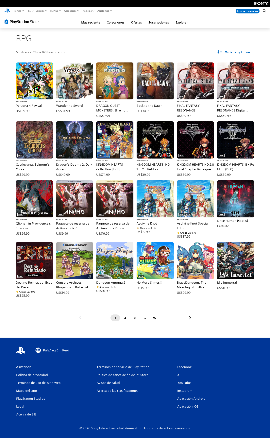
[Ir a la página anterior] (80, 318)
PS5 (29, 10)
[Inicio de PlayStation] (7, 11)
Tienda (17, 10)
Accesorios (70, 10)
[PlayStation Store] (22, 21)
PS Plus (54, 10)
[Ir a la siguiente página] (190, 318)
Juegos (40, 10)
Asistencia (103, 10)
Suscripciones (158, 22)
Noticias (87, 10)
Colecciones (116, 22)
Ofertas (136, 22)
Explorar (182, 22)
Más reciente (90, 22)
